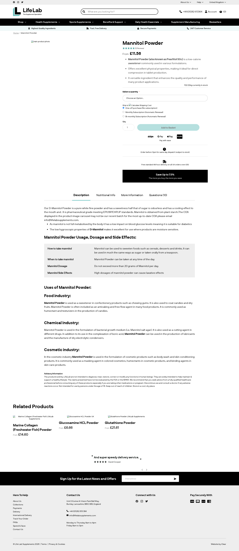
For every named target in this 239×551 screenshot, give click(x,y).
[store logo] (27, 11)
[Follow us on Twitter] (22, 2)
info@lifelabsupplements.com (82, 515)
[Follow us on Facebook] (14, 2)
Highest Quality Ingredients (43, 28)
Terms (44, 544)
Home (16, 33)
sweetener (134, 63)
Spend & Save (19, 525)
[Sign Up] (175, 478)
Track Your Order (20, 518)
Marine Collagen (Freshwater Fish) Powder (32, 427)
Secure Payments (148, 28)
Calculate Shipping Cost (141, 105)
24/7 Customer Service (200, 28)
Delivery (16, 511)
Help (199, 2)
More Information (132, 195)
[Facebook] (137, 501)
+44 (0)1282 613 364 (78, 511)
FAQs (15, 522)
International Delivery (22, 515)
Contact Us (18, 529)
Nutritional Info (105, 195)
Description (81, 195)
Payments (17, 508)
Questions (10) (158, 195)
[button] (165, 48)
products (52, 376)
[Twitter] (146, 501)
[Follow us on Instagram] (18, 2)
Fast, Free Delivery (98, 28)
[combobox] (119, 12)
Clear (223, 544)
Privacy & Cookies (57, 544)
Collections (18, 504)
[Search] (84, 12)
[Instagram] (142, 501)
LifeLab (67, 376)
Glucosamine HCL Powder (78, 423)
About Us (184, 2)
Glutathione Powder (120, 423)
